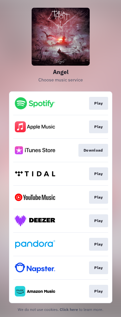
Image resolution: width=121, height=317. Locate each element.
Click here (69, 309)
